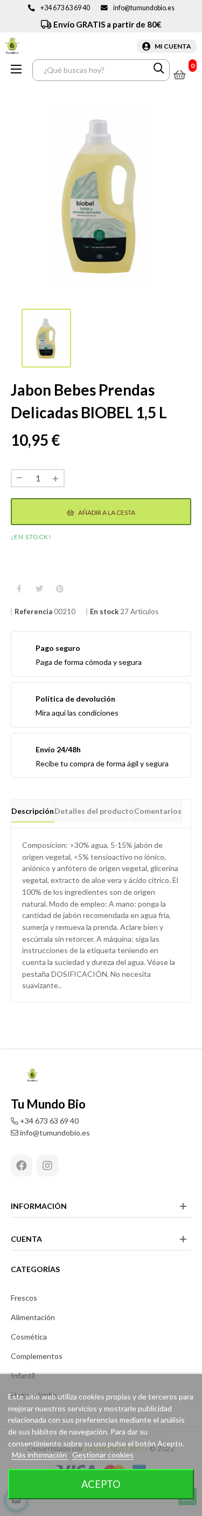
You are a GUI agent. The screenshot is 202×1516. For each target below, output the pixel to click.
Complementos (36, 1356)
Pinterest (60, 589)
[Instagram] (47, 1166)
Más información (40, 1454)
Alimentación (33, 1317)
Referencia (33, 611)
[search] (159, 70)
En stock (104, 611)
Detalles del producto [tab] (94, 810)
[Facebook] (21, 1166)
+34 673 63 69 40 (65, 8)
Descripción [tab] (32, 810)
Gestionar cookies (103, 1454)
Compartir (19, 589)
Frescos (24, 1297)
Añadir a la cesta (106, 512)
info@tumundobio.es (144, 8)
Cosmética (29, 1336)
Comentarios (158, 810)
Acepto (101, 1484)
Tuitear (39, 589)
